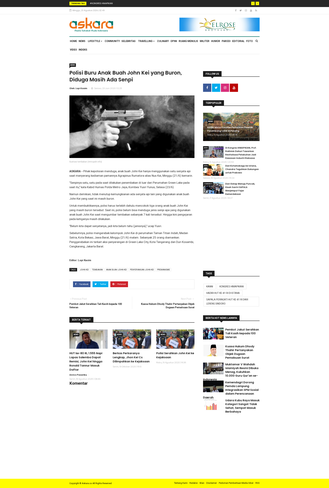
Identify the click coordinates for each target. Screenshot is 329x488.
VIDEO (73, 49)
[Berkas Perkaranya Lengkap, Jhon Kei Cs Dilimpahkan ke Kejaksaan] (132, 339)
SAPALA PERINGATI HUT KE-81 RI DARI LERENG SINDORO (227, 301)
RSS (257, 483)
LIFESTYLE (94, 41)
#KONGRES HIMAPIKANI (101, 3)
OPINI (173, 41)
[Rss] (256, 10)
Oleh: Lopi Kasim (78, 88)
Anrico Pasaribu (78, 374)
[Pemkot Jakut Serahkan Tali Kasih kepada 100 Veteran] (213, 333)
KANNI (209, 286)
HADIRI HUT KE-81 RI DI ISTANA (223, 293)
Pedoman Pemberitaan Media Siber (236, 483)
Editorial (238, 41)
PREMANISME (163, 270)
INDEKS (83, 49)
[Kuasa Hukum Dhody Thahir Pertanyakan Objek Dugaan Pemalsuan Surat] (213, 350)
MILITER (204, 41)
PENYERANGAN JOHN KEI (142, 270)
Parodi (226, 41)
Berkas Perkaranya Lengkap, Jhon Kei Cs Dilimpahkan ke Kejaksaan (131, 357)
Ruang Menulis (188, 41)
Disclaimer (211, 483)
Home (73, 41)
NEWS (82, 41)
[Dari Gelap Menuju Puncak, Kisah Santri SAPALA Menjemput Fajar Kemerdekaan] (213, 188)
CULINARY (163, 41)
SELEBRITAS (128, 41)
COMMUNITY (112, 41)
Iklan (202, 483)
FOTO (249, 41)
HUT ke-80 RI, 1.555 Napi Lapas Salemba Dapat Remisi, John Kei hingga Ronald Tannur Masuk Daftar (85, 361)
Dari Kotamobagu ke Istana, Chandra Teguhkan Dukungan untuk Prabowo (242, 169)
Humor (215, 41)
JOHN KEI (84, 270)
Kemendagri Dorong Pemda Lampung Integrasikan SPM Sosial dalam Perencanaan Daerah (231, 389)
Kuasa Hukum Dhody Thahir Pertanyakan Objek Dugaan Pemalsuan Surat (239, 352)
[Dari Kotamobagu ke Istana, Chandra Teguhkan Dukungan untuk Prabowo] (213, 170)
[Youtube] (251, 10)
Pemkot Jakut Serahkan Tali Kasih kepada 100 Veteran (242, 333)
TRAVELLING (145, 41)
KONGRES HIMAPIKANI (232, 286)
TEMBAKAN (97, 270)
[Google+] (246, 10)
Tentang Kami (180, 483)
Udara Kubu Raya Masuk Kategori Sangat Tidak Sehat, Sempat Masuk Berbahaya (242, 406)
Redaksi (194, 483)
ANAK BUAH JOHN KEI (116, 270)
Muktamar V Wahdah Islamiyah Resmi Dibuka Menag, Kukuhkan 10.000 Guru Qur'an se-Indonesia (230, 371)
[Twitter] (241, 10)
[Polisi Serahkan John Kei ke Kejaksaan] (175, 339)
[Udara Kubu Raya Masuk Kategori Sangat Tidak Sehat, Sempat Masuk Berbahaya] (213, 404)
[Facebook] (236, 10)
